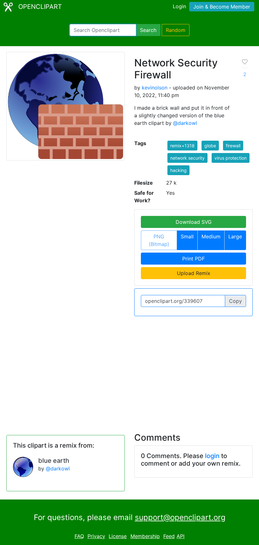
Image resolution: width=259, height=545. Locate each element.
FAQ (79, 536)
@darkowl (185, 123)
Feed (169, 536)
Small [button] (187, 236)
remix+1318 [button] (182, 145)
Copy (235, 301)
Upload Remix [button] (193, 273)
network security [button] (187, 158)
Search (148, 30)
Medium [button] (211, 236)
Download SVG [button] (194, 222)
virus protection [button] (230, 158)
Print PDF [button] (193, 258)
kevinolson (154, 87)
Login (179, 6)
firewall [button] (233, 145)
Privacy (96, 536)
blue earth (53, 460)
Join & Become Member (221, 6)
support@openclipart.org (180, 517)
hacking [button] (178, 170)
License (118, 536)
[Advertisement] (129, 370)
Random (175, 30)
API (180, 536)
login (212, 456)
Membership (145, 536)
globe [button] (210, 145)
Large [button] (235, 236)
